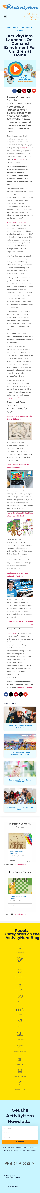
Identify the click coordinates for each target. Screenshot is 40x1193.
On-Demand (27, 27)
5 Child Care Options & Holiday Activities (20, 726)
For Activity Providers (31, 17)
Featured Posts (14, 27)
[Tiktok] (11, 1163)
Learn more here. (25, 687)
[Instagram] (15, 1163)
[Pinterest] (7, 1163)
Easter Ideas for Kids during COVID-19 (20, 781)
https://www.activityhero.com (18, 398)
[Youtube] (28, 1163)
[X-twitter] (24, 1163)
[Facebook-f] (20, 1163)
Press (20, 30)
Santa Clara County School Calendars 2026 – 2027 (20, 753)
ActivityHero (24, 148)
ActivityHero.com (33, 14)
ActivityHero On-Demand (17, 222)
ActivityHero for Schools (30, 20)
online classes (18, 159)
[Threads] (33, 1163)
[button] (5, 16)
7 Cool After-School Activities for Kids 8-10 (20, 808)
